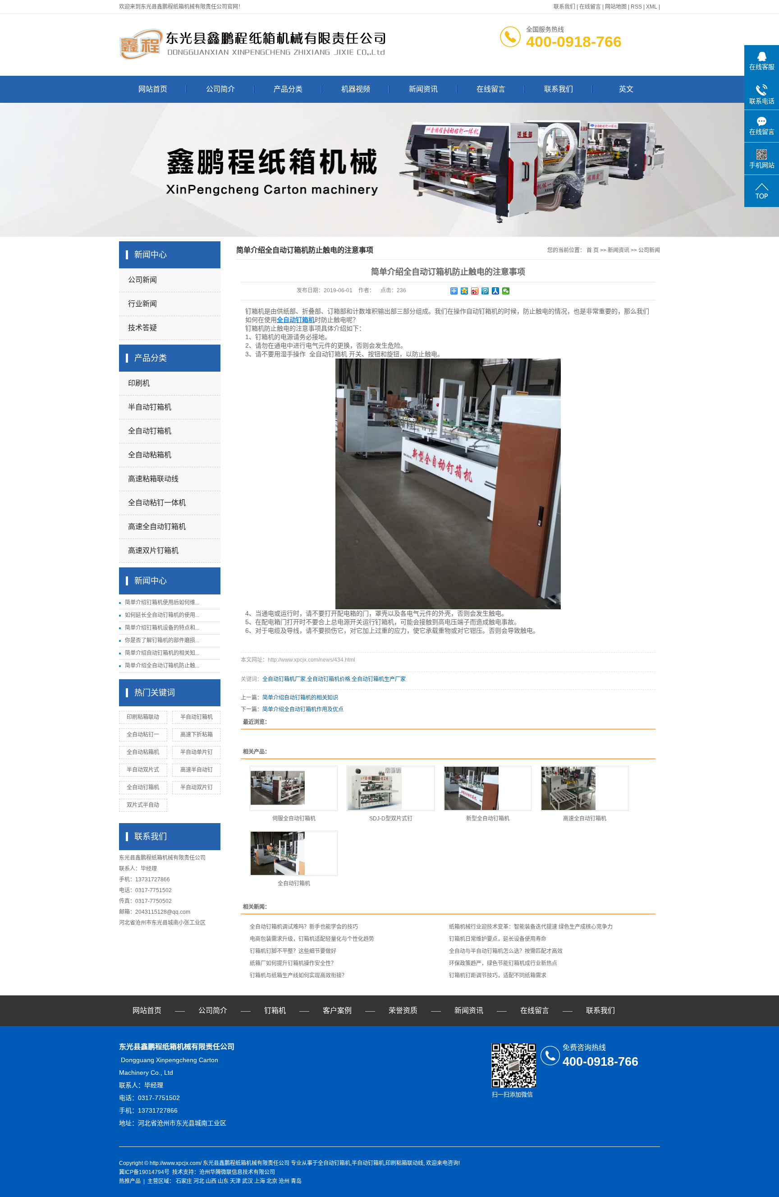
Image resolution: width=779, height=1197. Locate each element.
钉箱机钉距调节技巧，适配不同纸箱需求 (497, 975)
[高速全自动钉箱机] (584, 788)
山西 (211, 1181)
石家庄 (184, 1181)
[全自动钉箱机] (294, 853)
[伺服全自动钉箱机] (294, 788)
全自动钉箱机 (149, 431)
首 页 (593, 250)
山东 (223, 1181)
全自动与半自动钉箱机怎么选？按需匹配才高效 (506, 951)
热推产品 (130, 1181)
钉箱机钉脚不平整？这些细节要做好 (293, 951)
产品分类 (288, 89)
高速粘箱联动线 (153, 479)
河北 (198, 1181)
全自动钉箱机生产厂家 (379, 679)
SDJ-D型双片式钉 (390, 818)
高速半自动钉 (196, 770)
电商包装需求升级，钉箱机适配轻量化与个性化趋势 (312, 939)
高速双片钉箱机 (153, 550)
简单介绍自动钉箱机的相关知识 (300, 698)
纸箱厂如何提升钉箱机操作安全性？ (293, 963)
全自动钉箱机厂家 (284, 679)
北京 (271, 1181)
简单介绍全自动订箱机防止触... (162, 666)
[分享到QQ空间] (464, 291)
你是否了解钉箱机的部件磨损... (162, 640)
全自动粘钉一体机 (157, 502)
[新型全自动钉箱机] (488, 788)
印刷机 (139, 383)
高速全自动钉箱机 (157, 526)
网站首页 (152, 89)
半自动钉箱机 (149, 407)
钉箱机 (275, 1010)
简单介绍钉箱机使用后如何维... (162, 602)
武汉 (247, 1181)
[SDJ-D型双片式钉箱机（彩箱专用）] (391, 788)
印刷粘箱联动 (143, 717)
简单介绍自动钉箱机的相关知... (162, 653)
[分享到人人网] (495, 291)
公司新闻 (142, 280)
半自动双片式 (143, 770)
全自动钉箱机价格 (328, 679)
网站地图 (616, 7)
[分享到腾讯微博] (485, 291)
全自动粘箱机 (149, 455)
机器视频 (355, 89)
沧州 (284, 1181)
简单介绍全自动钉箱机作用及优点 (303, 709)
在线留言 (590, 7)
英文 (626, 89)
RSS (636, 7)
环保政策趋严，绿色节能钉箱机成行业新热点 (503, 963)
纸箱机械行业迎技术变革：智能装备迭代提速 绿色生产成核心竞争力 (531, 927)
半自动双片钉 (196, 787)
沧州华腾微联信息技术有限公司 (237, 1172)
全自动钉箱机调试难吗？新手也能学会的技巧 (304, 927)
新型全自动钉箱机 (487, 818)
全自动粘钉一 (143, 735)
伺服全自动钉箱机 (294, 818)
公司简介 (220, 89)
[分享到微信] (506, 291)
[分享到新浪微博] (475, 291)
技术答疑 (142, 327)
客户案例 (337, 1010)
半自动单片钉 (196, 752)
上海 (259, 1181)
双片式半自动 (143, 805)
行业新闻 (142, 304)
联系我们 (564, 7)
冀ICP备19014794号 (144, 1172)
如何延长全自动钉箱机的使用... (162, 615)
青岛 (296, 1181)
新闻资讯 (423, 89)
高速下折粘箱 (196, 735)
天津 (235, 1181)
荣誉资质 (403, 1010)
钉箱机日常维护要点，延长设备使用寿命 (497, 939)
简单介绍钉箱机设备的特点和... (162, 628)
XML (651, 7)
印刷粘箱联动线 (404, 1163)
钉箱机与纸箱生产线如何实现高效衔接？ (298, 975)
